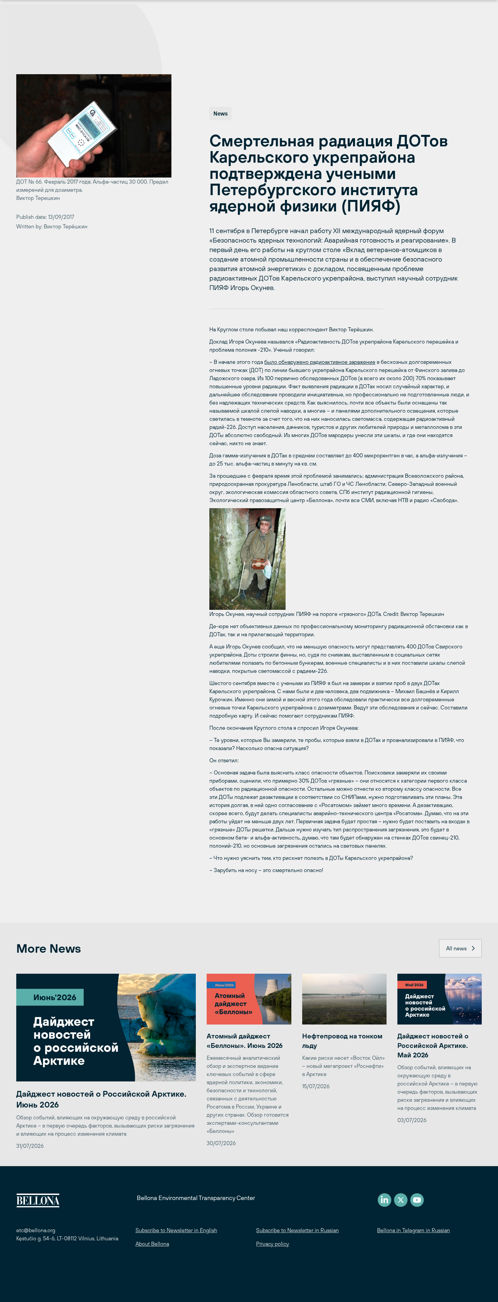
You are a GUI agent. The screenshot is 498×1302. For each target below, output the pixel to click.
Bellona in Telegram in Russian (413, 1230)
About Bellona (152, 1244)
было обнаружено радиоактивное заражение (319, 362)
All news (456, 948)
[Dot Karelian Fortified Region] (339, 559)
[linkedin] (384, 1200)
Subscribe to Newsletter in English (176, 1230)
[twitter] (401, 1200)
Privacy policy (272, 1244)
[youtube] (417, 1200)
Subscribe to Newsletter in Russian (297, 1230)
